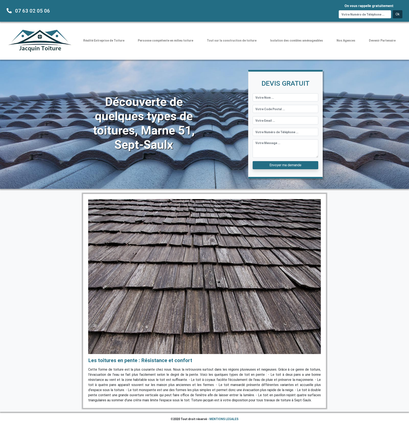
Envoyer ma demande (285, 165)
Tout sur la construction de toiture (231, 40)
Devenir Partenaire (382, 40)
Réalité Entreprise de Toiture (103, 40)
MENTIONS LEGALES (223, 419)
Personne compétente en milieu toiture (165, 40)
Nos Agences (346, 40)
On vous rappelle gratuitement (368, 6)
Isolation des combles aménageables (296, 40)
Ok (398, 14)
